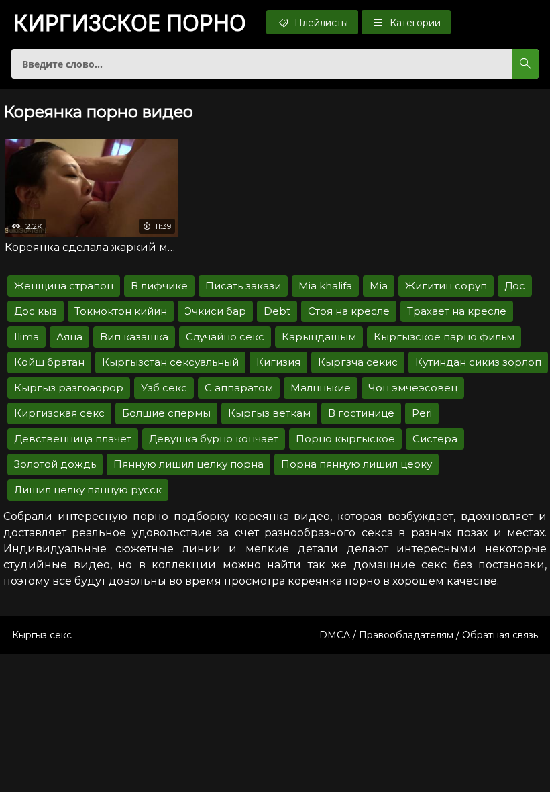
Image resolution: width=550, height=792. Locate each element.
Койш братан (49, 362)
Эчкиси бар (215, 311)
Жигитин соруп (446, 285)
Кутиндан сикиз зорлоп (478, 362)
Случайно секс (225, 336)
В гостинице (361, 413)
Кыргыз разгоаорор (68, 387)
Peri (422, 413)
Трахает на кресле (456, 311)
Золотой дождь (55, 464)
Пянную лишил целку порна (188, 464)
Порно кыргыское (345, 438)
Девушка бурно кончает (213, 438)
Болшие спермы (166, 413)
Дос (514, 285)
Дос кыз (35, 311)
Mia (379, 285)
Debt (277, 311)
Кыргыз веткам (269, 413)
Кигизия (278, 362)
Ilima (26, 336)
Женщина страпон (63, 285)
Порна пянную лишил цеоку (356, 464)
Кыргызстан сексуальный (170, 362)
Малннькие (320, 387)
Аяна (69, 336)
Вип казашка (134, 336)
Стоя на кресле (349, 311)
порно (129, 23)
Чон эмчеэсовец (412, 387)
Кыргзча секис (358, 362)
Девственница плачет (72, 438)
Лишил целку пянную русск (88, 489)
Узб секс (164, 387)
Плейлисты (320, 23)
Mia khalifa (325, 285)
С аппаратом (239, 387)
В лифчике (159, 285)
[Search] (525, 64)
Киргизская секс (59, 413)
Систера (434, 438)
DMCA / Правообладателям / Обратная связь (428, 635)
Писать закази (243, 285)
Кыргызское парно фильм (444, 336)
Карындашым (319, 336)
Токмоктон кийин (120, 311)
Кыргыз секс (42, 635)
